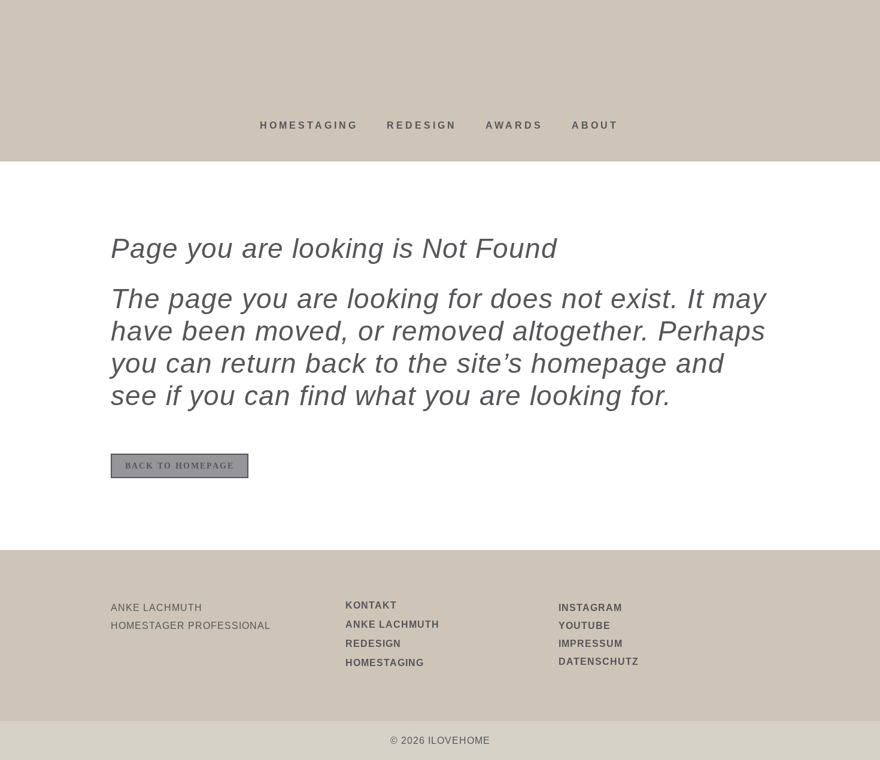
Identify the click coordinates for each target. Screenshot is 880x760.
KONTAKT (371, 605)
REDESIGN (373, 644)
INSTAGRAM (590, 608)
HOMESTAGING (384, 663)
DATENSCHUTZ (599, 661)
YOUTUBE (585, 626)
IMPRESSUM (591, 644)
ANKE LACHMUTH (392, 624)
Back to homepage (179, 465)
